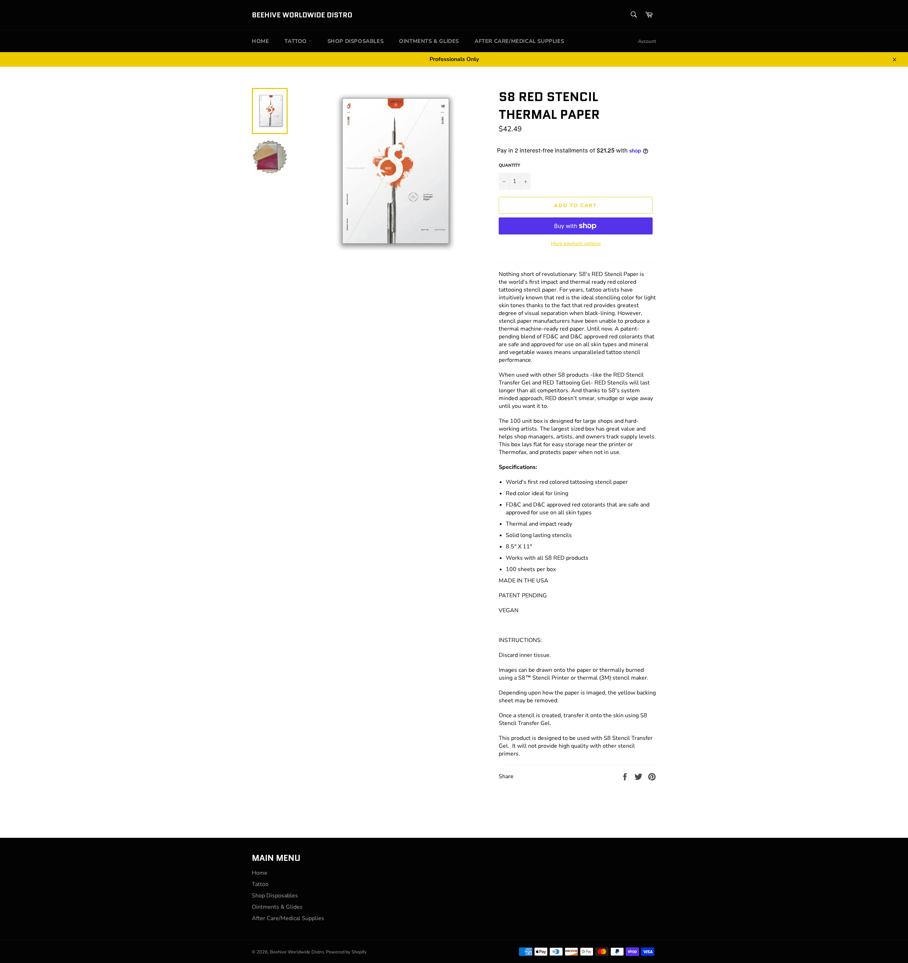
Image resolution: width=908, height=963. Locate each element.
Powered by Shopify (346, 952)
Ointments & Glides (429, 41)
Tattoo (296, 41)
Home (260, 41)
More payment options (576, 243)
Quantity (509, 165)
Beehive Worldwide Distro (302, 15)
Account (647, 41)
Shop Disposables (355, 41)
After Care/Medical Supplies (519, 41)
